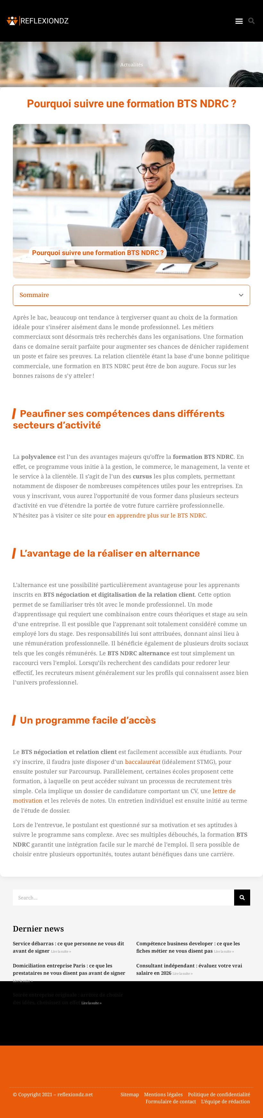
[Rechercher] (242, 898)
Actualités (131, 64)
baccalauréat (142, 762)
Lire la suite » (61, 951)
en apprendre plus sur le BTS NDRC (157, 515)
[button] (239, 21)
